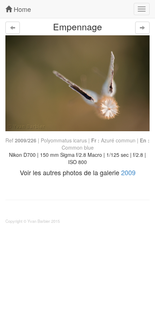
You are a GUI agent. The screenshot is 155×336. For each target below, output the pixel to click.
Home (21, 9)
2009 (128, 172)
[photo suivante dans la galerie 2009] (142, 28)
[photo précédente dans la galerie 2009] (12, 28)
